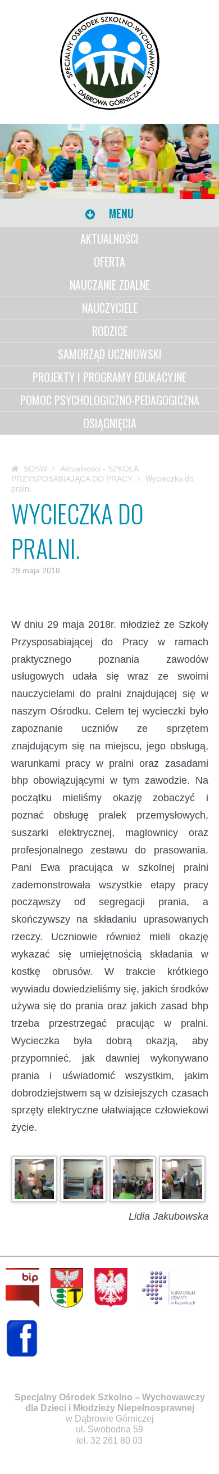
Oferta (109, 261)
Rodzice (109, 330)
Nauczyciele (110, 307)
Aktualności (109, 238)
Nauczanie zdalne (110, 284)
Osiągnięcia (109, 423)
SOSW (35, 468)
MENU (120, 213)
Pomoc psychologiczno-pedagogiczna (109, 400)
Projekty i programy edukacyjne (109, 376)
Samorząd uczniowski (110, 353)
